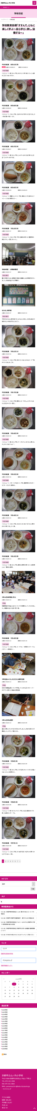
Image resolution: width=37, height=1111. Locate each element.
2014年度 (5, 1037)
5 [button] (12, 861)
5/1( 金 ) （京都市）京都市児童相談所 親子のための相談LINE (17, 918)
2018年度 (5, 1028)
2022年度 (5, 1019)
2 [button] (5, 861)
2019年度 (5, 1026)
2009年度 (5, 1049)
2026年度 (5, 1010)
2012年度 (5, 1042)
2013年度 (5, 1039)
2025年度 (5, 1012)
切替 (32, 889)
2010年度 (5, 1046)
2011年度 (5, 1044)
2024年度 (5, 1014)
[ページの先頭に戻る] (34, 1108)
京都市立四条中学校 (7, 954)
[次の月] (33, 979)
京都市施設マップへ (6, 965)
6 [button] (15, 861)
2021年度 (5, 1021)
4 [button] (10, 861)
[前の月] (3, 979)
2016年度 (5, 1033)
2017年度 (5, 1030)
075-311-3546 (10, 1081)
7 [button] (17, 861)
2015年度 (5, 1035)
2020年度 (5, 1023)
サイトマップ (7, 1089)
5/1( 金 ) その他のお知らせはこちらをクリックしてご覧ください (17, 935)
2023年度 (5, 1017)
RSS (5, 1054)
